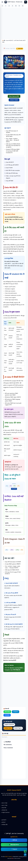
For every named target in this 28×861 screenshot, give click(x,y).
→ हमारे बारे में (3, 820)
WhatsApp (7, 711)
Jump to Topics (14, 99)
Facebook (7, 715)
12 (22, 5)
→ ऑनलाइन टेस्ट (4, 810)
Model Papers (18, 728)
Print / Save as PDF (14, 96)
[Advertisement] (14, 23)
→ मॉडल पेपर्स (3, 807)
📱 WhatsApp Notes (14, 844)
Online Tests (8, 728)
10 (15, 5)
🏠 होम (3, 40)
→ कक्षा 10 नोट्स (4, 803)
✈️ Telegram (14, 849)
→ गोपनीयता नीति (4, 824)
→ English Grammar (5, 812)
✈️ (25, 855)
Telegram (15, 711)
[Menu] (2, 2)
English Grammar (9, 724)
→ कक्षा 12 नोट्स (4, 805)
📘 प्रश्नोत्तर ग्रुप (14, 840)
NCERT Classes (8, 856)
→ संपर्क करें (3, 822)
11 (19, 5)
